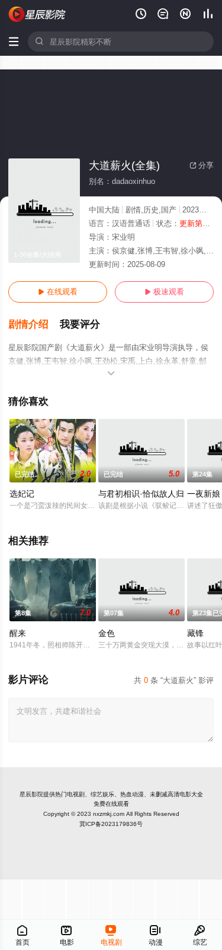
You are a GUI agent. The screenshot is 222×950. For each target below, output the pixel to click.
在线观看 (58, 291)
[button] (34, 324)
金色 (106, 633)
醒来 (17, 633)
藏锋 (195, 633)
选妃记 (21, 493)
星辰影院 (31, 794)
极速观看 (164, 291)
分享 (201, 165)
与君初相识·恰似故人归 (141, 493)
